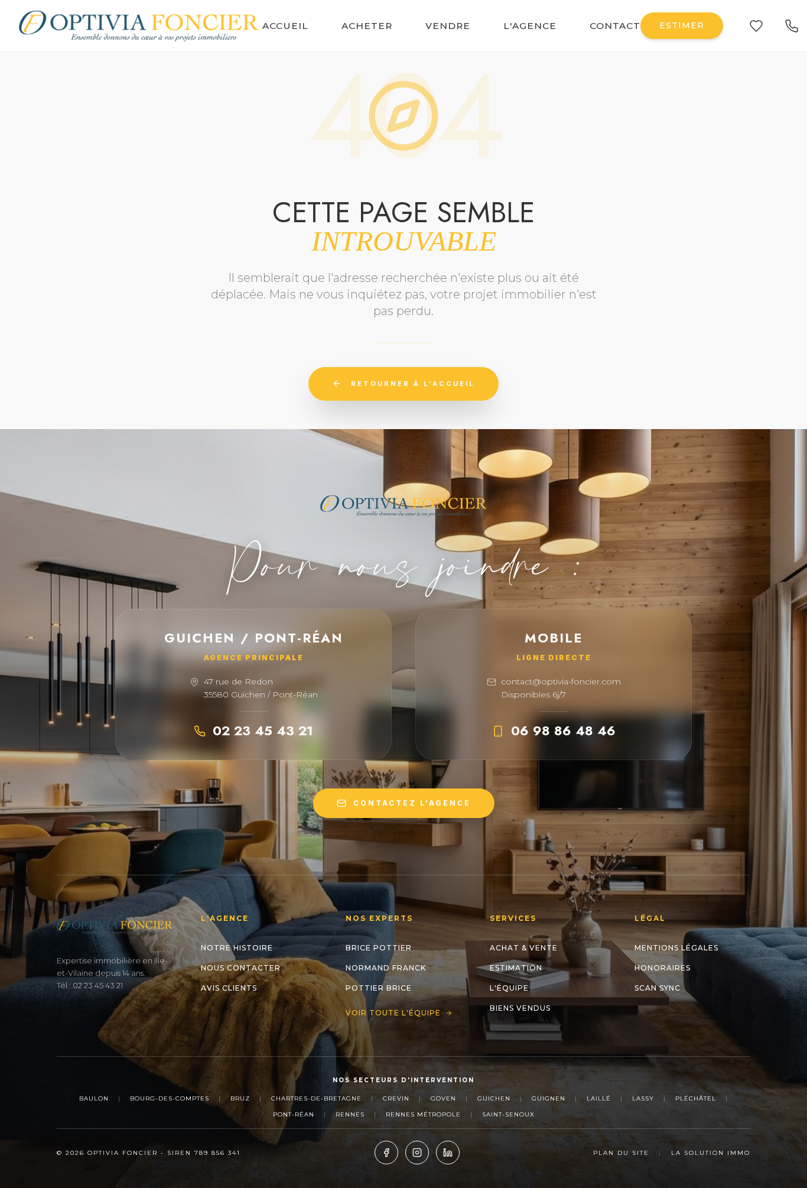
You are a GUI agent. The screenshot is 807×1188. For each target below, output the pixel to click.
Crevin (396, 1098)
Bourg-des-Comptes (169, 1098)
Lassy (643, 1098)
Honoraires (662, 967)
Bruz (240, 1098)
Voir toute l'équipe (393, 1012)
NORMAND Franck (386, 967)
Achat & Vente (524, 947)
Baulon (94, 1098)
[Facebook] (386, 1152)
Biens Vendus (520, 1008)
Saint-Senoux (508, 1114)
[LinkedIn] (448, 1152)
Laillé (599, 1098)
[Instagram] (417, 1152)
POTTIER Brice (379, 987)
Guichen (493, 1098)
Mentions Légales (676, 947)
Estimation (516, 967)
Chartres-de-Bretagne (316, 1098)
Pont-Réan (293, 1114)
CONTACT (615, 25)
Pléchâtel (695, 1098)
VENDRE (447, 25)
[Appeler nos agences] (791, 26)
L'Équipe (509, 987)
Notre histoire (237, 947)
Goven (443, 1098)
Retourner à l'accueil (413, 383)
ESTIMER (681, 25)
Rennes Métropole (423, 1114)
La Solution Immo (710, 1153)
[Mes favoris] (756, 26)
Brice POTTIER (379, 947)
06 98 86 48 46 (563, 730)
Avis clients (229, 987)
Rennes (350, 1114)
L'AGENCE (530, 25)
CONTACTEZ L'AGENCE (412, 803)
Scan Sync (657, 987)
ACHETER (366, 25)
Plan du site (621, 1153)
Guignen (548, 1098)
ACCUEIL (285, 25)
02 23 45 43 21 (263, 730)
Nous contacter (241, 967)
